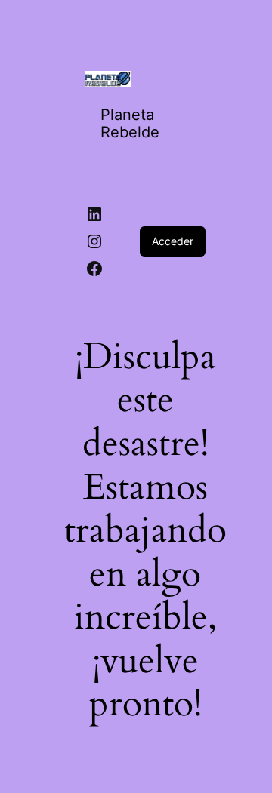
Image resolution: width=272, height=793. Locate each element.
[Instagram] (94, 241)
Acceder (172, 241)
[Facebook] (94, 269)
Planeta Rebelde (129, 123)
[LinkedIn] (94, 214)
